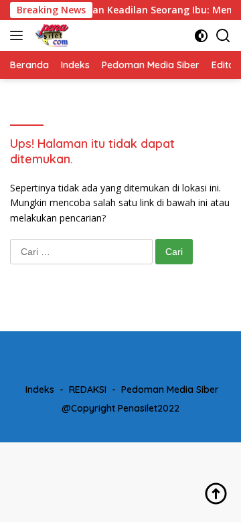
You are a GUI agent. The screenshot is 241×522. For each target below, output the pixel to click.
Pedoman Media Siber (170, 389)
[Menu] (19, 35)
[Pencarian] (223, 36)
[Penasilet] (50, 35)
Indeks (39, 389)
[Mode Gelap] (201, 36)
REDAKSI (87, 389)
